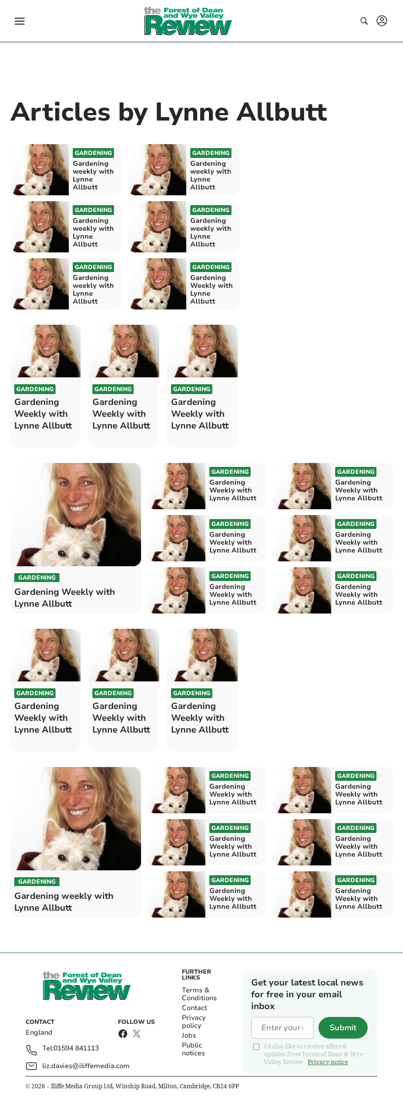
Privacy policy (193, 1021)
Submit (343, 1027)
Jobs (189, 1035)
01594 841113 (76, 1049)
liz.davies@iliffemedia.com (86, 1066)
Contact (194, 1008)
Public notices (193, 1049)
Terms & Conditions (199, 994)
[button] (19, 21)
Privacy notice (328, 1062)
